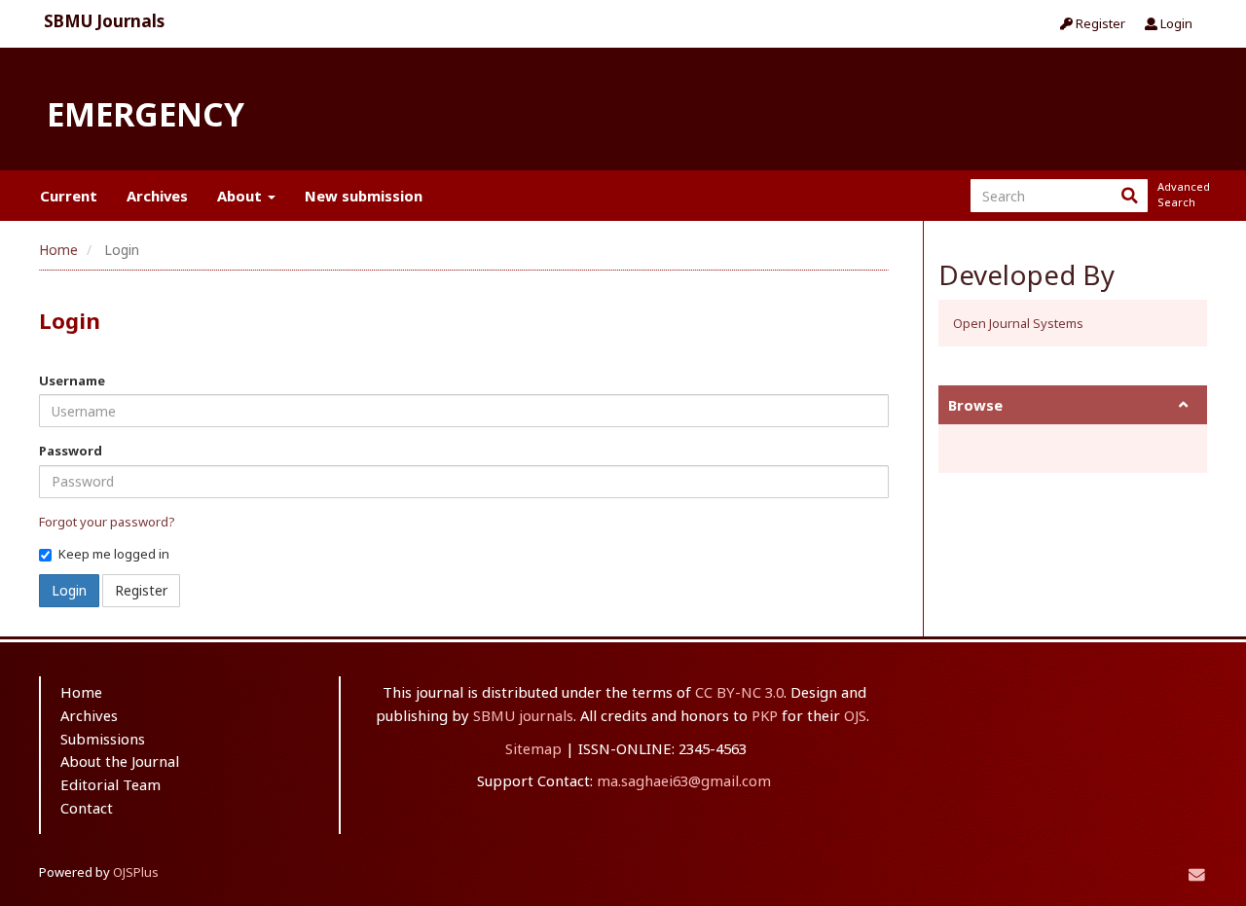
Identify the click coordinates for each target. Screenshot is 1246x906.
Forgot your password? (107, 521)
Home (58, 249)
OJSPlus (136, 872)
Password (70, 450)
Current (68, 195)
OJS (855, 715)
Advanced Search (1181, 194)
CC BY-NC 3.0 (739, 692)
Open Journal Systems (1018, 323)
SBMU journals (523, 715)
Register (1099, 23)
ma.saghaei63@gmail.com (684, 780)
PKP (764, 715)
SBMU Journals (104, 21)
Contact (86, 807)
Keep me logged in (113, 553)
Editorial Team (110, 784)
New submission (363, 195)
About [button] (241, 195)
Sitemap (533, 748)
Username (72, 380)
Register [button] (141, 590)
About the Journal (119, 761)
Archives (157, 195)
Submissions (102, 738)
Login (1174, 23)
